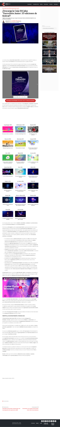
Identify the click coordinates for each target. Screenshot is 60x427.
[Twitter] (42, 421)
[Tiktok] (53, 421)
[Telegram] (49, 421)
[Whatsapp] (51, 421)
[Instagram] (46, 421)
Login (41, 423)
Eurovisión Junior (6, 401)
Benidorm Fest (36, 4)
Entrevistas (46, 4)
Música (41, 4)
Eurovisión (29, 4)
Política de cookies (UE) (46, 423)
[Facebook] (48, 421)
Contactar (33, 423)
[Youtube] (44, 421)
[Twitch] (55, 421)
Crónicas (50, 4)
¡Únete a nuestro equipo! (52, 424)
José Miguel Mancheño (15, 20)
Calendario (56, 4)
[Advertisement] (20, 52)
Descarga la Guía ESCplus (20, 100)
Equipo (37, 423)
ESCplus (14, 422)
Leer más (49, 39)
